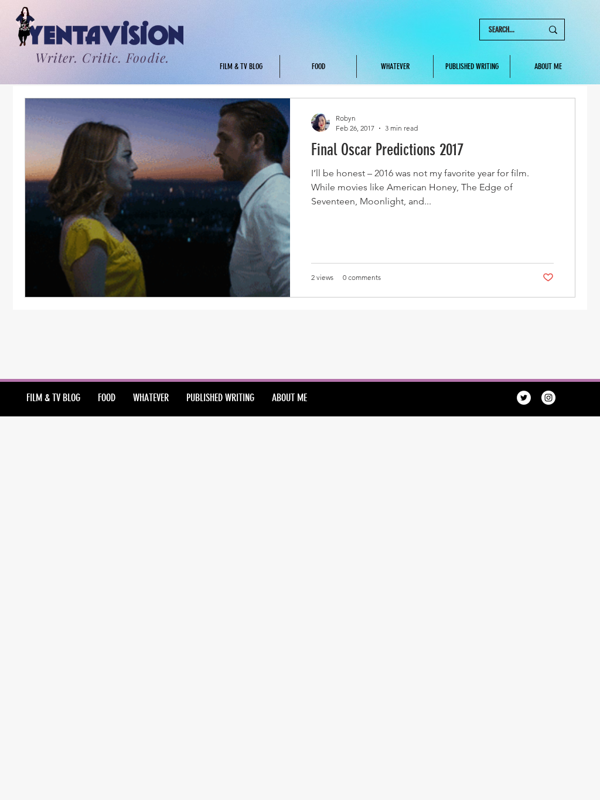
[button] (472, 66)
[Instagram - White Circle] (548, 398)
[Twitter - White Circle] (524, 398)
